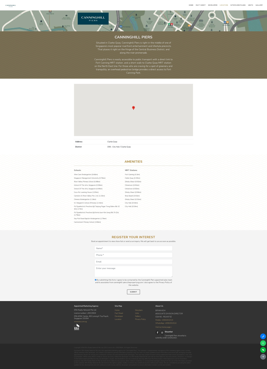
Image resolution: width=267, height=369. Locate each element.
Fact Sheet (119, 313)
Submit (133, 292)
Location (118, 319)
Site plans (139, 310)
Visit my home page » (163, 327)
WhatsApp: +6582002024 (165, 323)
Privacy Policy (140, 319)
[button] (133, 108)
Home (117, 310)
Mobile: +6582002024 (164, 320)
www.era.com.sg (80, 321)
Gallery (138, 316)
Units (137, 313)
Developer (119, 316)
